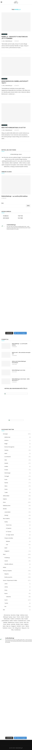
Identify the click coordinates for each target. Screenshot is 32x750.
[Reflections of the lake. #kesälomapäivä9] (16, 708)
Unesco (10, 628)
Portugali (17, 476)
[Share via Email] (19, 50)
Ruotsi (17, 593)
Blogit (17, 615)
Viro (17, 606)
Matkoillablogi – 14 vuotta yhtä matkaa (14, 196)
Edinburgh (5, 617)
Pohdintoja (17, 557)
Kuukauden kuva (22, 620)
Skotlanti (19, 626)
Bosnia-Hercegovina (17, 447)
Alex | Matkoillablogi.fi (7, 41)
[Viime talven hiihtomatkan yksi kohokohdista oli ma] (16, 239)
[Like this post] (12, 50)
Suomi (17, 600)
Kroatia (17, 469)
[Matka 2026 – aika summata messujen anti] (5, 355)
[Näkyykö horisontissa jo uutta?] (16, 112)
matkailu (5, 622)
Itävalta (17, 463)
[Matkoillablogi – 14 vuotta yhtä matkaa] (16, 184)
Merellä (17, 508)
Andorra (17, 440)
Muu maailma (17, 518)
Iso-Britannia (17, 456)
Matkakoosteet (17, 505)
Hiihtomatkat (17, 495)
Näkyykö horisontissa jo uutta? (13, 127)
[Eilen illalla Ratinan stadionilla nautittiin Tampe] (16, 256)
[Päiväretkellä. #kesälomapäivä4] (16, 653)
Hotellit (12, 618)
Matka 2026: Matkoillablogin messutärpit (19, 362)
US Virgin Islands (18, 534)
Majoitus (17, 574)
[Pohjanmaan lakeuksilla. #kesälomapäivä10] (16, 690)
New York (26, 622)
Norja (17, 590)
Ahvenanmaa (7, 615)
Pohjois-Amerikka (17, 538)
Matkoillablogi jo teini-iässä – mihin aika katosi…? (21, 379)
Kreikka (17, 466)
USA (18, 544)
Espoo (14, 617)
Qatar (17, 548)
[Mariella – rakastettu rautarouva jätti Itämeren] (16, 21)
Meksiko (18, 541)
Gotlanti (22, 617)
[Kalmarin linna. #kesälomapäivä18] (16, 323)
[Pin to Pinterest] (17, 50)
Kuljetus (17, 499)
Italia (17, 460)
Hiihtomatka (7, 618)
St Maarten (18, 528)
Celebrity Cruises (24, 615)
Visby (12, 629)
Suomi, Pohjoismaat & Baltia (17, 580)
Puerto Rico (18, 525)
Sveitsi (17, 489)
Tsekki (17, 492)
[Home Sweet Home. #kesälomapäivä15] (16, 726)
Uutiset (17, 561)
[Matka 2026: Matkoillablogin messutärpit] (5, 364)
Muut (17, 554)
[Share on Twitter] (16, 50)
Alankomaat (17, 437)
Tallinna (27, 626)
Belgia (17, 443)
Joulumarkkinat (5, 620)
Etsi (2, 203)
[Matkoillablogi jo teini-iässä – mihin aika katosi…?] (5, 381)
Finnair (18, 617)
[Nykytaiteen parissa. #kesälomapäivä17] (16, 672)
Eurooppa (17, 434)
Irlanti (17, 453)
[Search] (30, 2)
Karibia (17, 521)
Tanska (17, 603)
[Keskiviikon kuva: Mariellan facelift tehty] (16, 66)
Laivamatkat (17, 512)
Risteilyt (17, 515)
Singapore (17, 551)
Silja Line (8, 626)
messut (17, 622)
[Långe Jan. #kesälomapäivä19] (16, 306)
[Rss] (18, 743)
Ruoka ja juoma (17, 577)
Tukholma (18, 596)
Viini (17, 609)
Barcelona (13, 615)
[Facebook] (13, 743)
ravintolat (13, 624)
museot (21, 622)
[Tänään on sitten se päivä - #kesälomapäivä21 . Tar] (16, 273)
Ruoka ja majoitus (17, 570)
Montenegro (17, 473)
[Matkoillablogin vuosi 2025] (5, 372)
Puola (17, 479)
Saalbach (26, 624)
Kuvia (17, 502)
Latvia (17, 583)
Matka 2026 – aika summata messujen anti (21, 353)
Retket (17, 567)
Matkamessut (11, 622)
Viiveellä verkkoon (17, 564)
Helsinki (27, 617)
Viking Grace (18, 628)
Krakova (15, 620)
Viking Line (24, 628)
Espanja (17, 450)
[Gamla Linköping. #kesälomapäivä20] (16, 289)
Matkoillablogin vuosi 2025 (18, 370)
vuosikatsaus (17, 629)
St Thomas (18, 531)
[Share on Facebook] (14, 50)
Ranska (17, 482)
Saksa (17, 486)
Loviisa (28, 620)
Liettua (17, 587)
